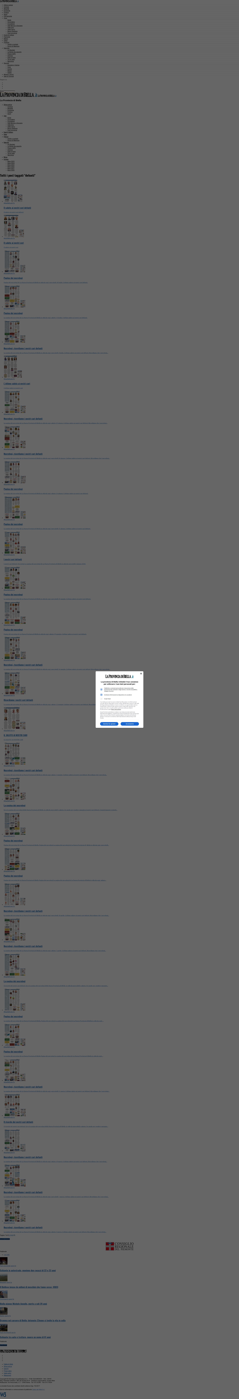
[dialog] (119, 699)
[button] (119, 699)
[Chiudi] (141, 673)
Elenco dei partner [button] (116, 709)
